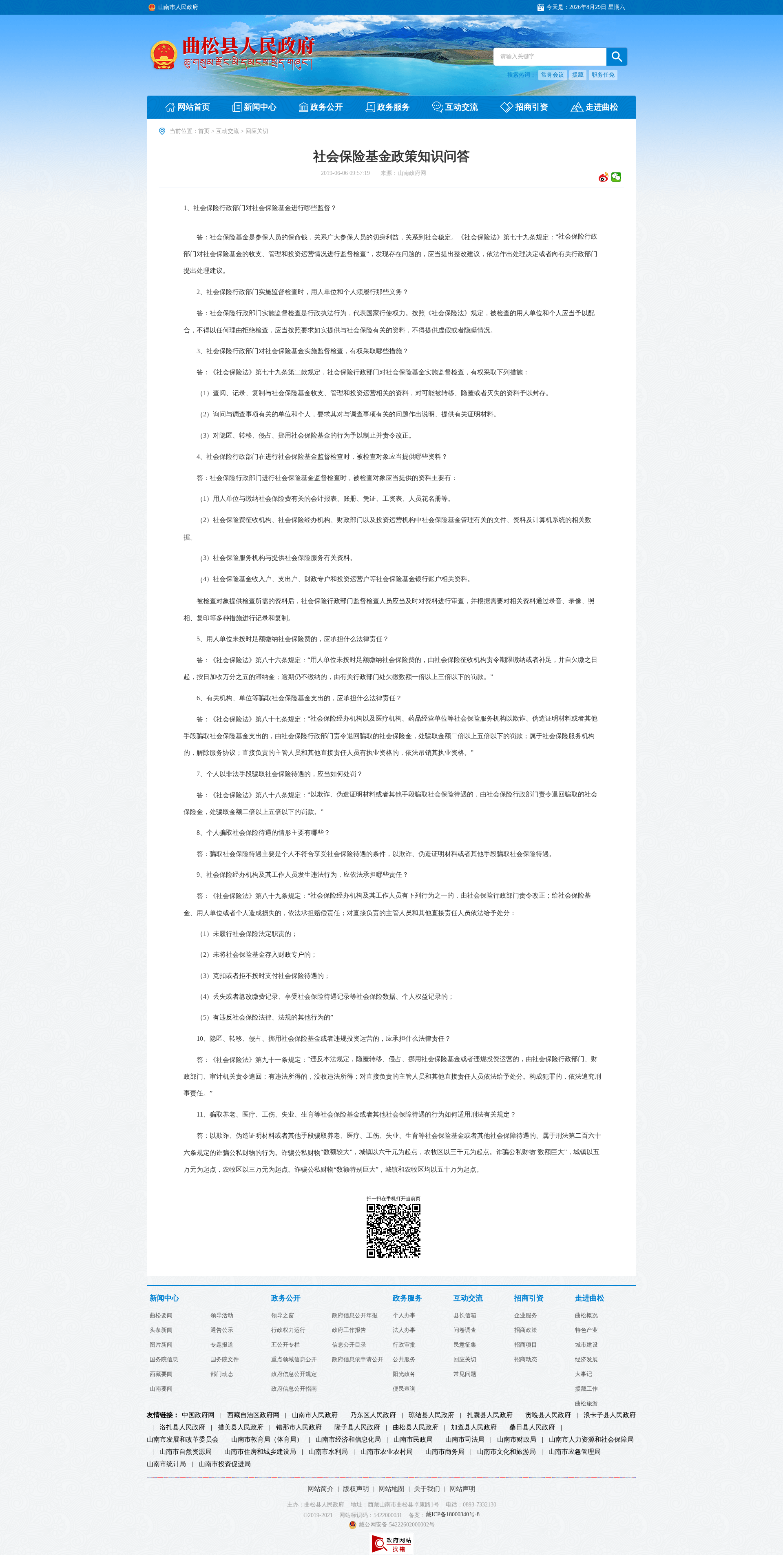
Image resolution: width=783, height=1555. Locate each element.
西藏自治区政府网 (253, 1415)
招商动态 (525, 1360)
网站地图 (391, 1488)
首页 (204, 131)
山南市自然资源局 (185, 1452)
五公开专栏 (285, 1345)
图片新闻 (161, 1345)
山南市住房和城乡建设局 (260, 1452)
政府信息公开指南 (294, 1389)
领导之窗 (282, 1315)
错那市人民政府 (299, 1427)
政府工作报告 (349, 1330)
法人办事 (404, 1330)
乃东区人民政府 (373, 1415)
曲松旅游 (586, 1404)
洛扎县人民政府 (182, 1427)
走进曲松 (589, 1298)
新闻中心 (164, 1298)
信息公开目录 (349, 1345)
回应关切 (464, 1360)
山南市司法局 (464, 1439)
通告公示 (221, 1330)
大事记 (583, 1374)
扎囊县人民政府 (490, 1415)
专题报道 (221, 1345)
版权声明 (356, 1488)
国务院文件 (224, 1360)
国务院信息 (164, 1360)
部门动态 (221, 1374)
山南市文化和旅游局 (506, 1452)
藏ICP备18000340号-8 (453, 1514)
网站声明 (462, 1488)
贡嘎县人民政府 (548, 1415)
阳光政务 (404, 1374)
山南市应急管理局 (575, 1452)
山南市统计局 (166, 1464)
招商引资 (529, 1298)
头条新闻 (161, 1330)
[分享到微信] (616, 177)
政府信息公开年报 (355, 1315)
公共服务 (404, 1360)
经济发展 (586, 1360)
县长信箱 (464, 1315)
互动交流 (227, 131)
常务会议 (552, 75)
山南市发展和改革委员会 (183, 1439)
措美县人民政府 (240, 1427)
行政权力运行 (288, 1330)
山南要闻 (161, 1389)
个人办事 (404, 1315)
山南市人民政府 (315, 1415)
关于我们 (427, 1488)
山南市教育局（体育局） (267, 1439)
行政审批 (404, 1345)
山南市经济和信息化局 (348, 1439)
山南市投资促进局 (225, 1464)
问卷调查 (464, 1330)
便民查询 (404, 1389)
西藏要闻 (161, 1374)
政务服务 (407, 1298)
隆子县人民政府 (357, 1427)
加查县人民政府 (474, 1427)
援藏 (578, 75)
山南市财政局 (516, 1439)
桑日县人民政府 (532, 1427)
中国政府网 (198, 1415)
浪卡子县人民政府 (610, 1415)
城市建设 (586, 1345)
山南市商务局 (444, 1452)
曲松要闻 (161, 1315)
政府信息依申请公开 (357, 1360)
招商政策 (525, 1330)
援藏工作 (586, 1389)
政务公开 (286, 1298)
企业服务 (525, 1315)
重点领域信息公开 (294, 1360)
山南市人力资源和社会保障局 (591, 1439)
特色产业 (586, 1330)
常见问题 (464, 1374)
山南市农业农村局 (387, 1452)
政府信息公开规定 (294, 1374)
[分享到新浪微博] (604, 177)
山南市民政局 (413, 1439)
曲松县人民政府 (415, 1427)
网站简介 (320, 1488)
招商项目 (525, 1345)
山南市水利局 (328, 1452)
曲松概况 (586, 1315)
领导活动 (221, 1315)
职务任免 (603, 75)
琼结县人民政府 (431, 1415)
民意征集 (464, 1345)
